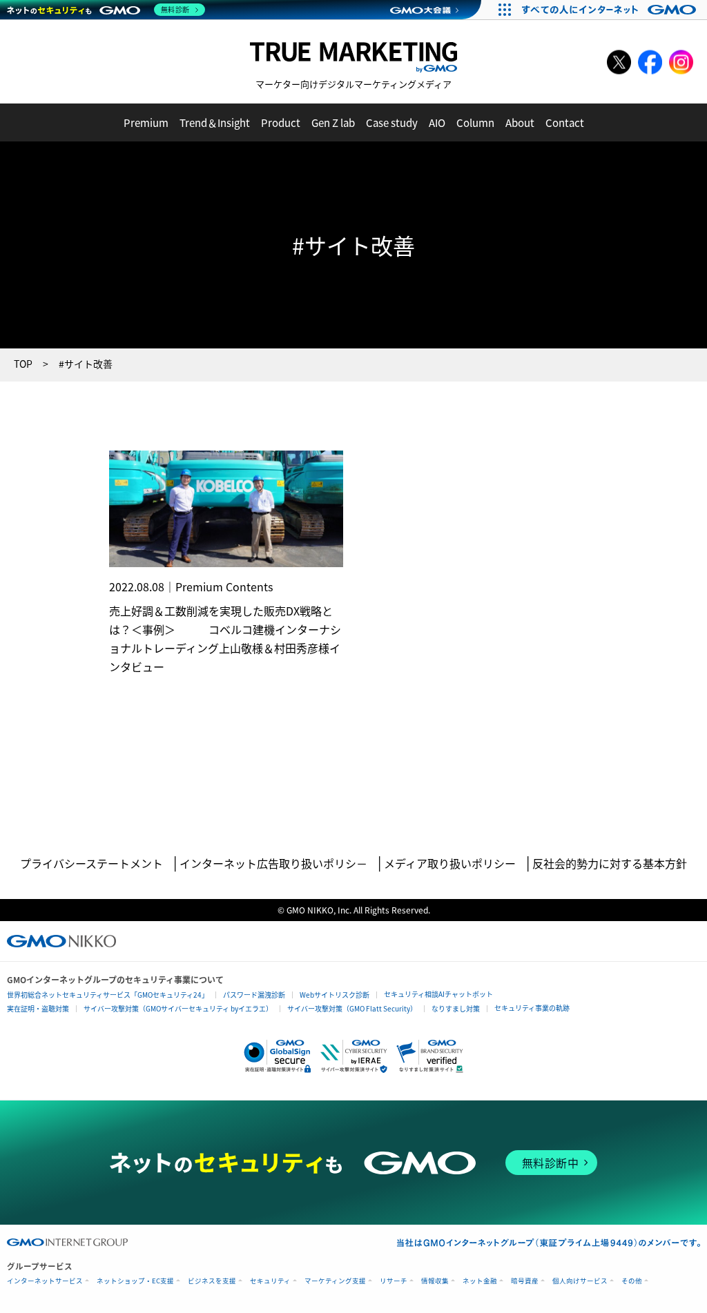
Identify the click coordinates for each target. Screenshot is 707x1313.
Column (475, 122)
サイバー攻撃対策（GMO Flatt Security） (352, 1008)
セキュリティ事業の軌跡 (532, 1008)
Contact (564, 122)
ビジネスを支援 (212, 1280)
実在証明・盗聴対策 (38, 1008)
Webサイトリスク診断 (334, 994)
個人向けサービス (580, 1280)
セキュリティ (270, 1280)
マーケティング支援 (335, 1280)
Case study (392, 122)
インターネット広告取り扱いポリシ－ (273, 863)
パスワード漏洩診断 (254, 994)
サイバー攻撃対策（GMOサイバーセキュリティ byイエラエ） (178, 1008)
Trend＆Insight (215, 122)
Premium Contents (224, 586)
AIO (437, 122)
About (519, 122)
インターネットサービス (45, 1280)
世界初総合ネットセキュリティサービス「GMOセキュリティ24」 (108, 994)
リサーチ (393, 1280)
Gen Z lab (333, 122)
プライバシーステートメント (91, 863)
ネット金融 (480, 1280)
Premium (146, 122)
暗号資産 (525, 1280)
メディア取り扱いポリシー (450, 863)
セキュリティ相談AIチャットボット (438, 994)
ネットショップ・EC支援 (135, 1280)
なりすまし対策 (456, 1008)
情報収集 (435, 1280)
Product (280, 122)
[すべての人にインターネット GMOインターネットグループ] (610, 9)
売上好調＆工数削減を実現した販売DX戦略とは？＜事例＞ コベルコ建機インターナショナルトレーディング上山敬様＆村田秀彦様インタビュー (225, 638)
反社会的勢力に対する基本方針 (609, 863)
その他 (631, 1280)
